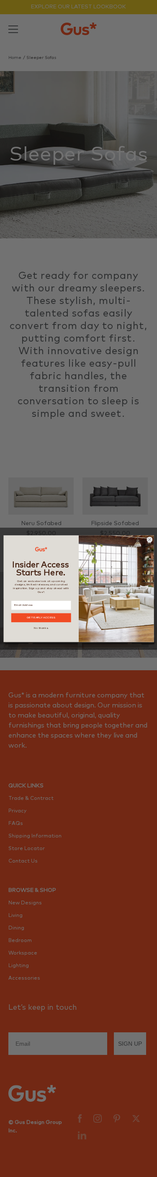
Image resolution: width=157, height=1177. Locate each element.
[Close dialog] (149, 539)
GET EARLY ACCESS (40, 617)
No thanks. (41, 627)
